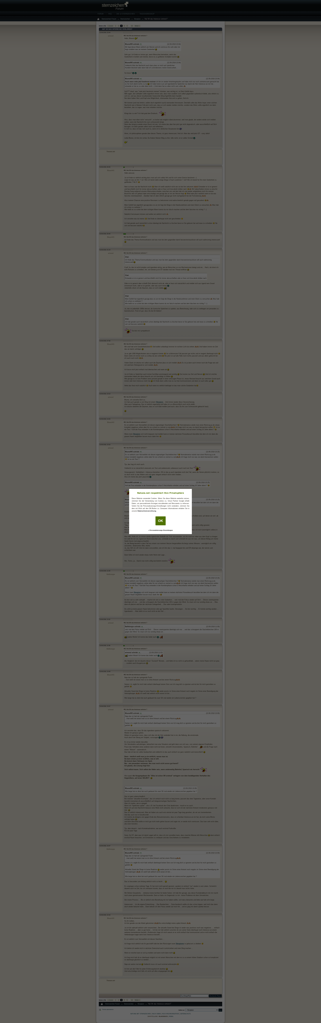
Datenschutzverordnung (147, 511)
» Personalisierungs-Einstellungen (160, 530)
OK (160, 521)
